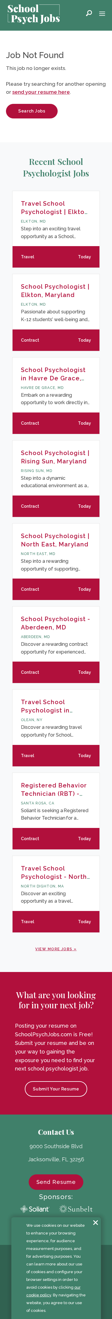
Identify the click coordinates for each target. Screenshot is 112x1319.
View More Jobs (53, 949)
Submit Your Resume (56, 1089)
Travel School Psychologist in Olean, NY (45, 710)
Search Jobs (31, 111)
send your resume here (41, 92)
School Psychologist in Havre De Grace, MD (53, 378)
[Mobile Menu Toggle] (102, 14)
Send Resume (56, 1182)
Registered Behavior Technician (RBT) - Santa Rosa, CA (54, 794)
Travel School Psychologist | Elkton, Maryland (55, 212)
